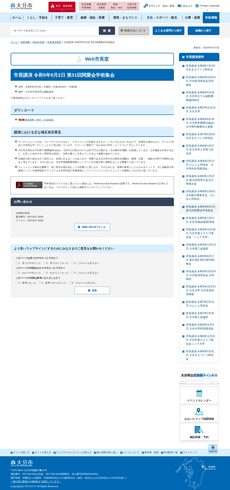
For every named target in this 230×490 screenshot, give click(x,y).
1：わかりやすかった (30, 272)
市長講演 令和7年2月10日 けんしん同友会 (200, 303)
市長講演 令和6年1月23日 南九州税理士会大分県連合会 (200, 180)
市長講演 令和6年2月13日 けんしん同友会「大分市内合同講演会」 (200, 165)
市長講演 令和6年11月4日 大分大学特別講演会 (200, 326)
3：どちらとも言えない (86, 263)
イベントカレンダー (199, 400)
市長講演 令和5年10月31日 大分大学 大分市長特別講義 (201, 290)
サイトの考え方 (43, 452)
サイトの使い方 (21, 452)
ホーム (14, 42)
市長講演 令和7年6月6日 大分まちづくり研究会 (200, 136)
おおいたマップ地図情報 (199, 418)
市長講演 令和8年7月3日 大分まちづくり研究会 (200, 67)
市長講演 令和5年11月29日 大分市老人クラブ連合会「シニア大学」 (200, 233)
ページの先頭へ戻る (213, 449)
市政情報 (25, 42)
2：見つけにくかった (57, 263)
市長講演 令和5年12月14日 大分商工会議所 (201, 246)
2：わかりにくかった (57, 272)
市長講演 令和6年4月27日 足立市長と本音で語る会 (200, 149)
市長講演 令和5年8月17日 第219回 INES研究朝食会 (200, 260)
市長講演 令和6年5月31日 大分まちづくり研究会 (200, 355)
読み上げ (187, 6)
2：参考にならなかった (54, 282)
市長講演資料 (54, 42)
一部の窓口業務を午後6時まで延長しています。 (36, 481)
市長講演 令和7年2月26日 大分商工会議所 (200, 315)
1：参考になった (27, 282)
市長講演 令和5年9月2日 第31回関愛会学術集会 (200, 208)
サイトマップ (190, 452)
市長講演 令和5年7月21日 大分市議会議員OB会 (200, 220)
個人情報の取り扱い (107, 452)
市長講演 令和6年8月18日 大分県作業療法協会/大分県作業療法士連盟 (200, 123)
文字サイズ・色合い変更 (161, 6)
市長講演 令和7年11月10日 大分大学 (200, 109)
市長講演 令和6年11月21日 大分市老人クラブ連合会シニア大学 (200, 340)
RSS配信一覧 (171, 452)
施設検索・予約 (199, 437)
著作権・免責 (151, 452)
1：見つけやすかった (30, 263)
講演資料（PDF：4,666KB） (40, 119)
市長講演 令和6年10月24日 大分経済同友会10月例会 (201, 81)
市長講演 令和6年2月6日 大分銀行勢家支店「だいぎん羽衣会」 (201, 195)
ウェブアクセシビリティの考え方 (74, 452)
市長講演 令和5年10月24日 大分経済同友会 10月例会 (201, 275)
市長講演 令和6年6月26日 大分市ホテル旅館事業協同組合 (200, 96)
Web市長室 (38, 42)
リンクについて (131, 452)
